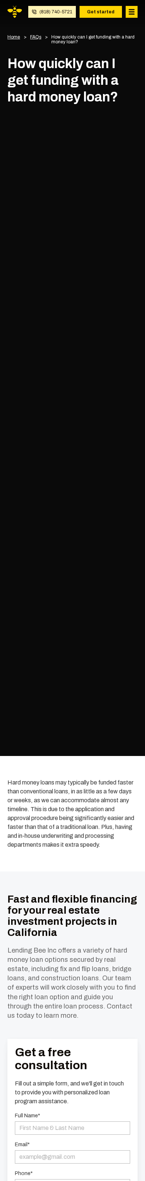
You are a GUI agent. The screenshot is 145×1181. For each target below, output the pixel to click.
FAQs (35, 37)
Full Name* (27, 1115)
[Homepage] (14, 12)
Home (13, 37)
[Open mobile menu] (132, 12)
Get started (101, 11)
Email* (22, 1144)
